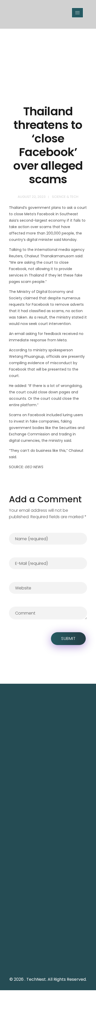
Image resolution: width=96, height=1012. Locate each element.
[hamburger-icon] (77, 13)
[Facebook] (36, 962)
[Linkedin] (60, 962)
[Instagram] (48, 962)
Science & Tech (65, 196)
